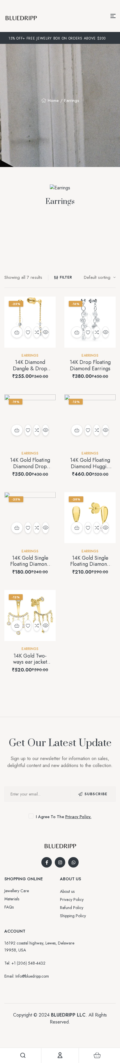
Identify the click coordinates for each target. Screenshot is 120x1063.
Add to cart (17, 332)
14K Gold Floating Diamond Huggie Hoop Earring (90, 466)
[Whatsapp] (73, 862)
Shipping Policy (73, 916)
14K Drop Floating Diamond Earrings (90, 365)
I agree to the (63, 817)
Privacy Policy (72, 899)
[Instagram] (60, 862)
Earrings (30, 355)
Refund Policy (71, 908)
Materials (11, 899)
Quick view (45, 332)
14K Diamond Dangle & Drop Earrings (30, 368)
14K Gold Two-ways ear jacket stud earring (30, 662)
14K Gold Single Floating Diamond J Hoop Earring (30, 564)
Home (53, 100)
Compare (36, 332)
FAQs (9, 907)
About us (67, 891)
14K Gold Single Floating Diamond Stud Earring (90, 564)
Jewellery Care (16, 891)
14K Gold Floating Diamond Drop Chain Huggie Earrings (30, 469)
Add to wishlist (27, 332)
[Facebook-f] (46, 862)
